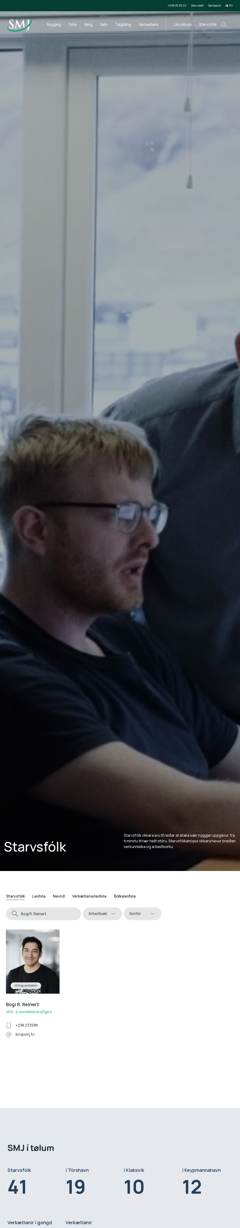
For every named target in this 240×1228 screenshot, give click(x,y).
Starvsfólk (208, 24)
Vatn (104, 24)
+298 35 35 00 (177, 6)
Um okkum (182, 24)
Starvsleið (197, 6)
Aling (88, 24)
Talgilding (123, 24)
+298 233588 (26, 1025)
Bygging (54, 24)
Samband (214, 6)
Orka (72, 24)
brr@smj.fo (25, 1034)
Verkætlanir (149, 24)
